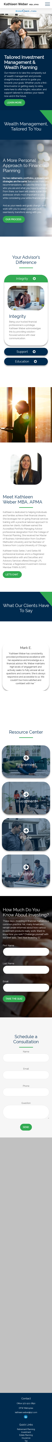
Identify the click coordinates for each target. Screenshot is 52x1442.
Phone (26, 1086)
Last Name (8, 963)
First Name (8, 945)
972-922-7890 (29, 1403)
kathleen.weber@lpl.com (26, 1412)
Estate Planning (26, 1435)
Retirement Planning (26, 1429)
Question (26, 1103)
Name (26, 1051)
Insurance (26, 1438)
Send (26, 1127)
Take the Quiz (14, 998)
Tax (26, 1441)
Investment (26, 1432)
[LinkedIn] (26, 1417)
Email (5, 981)
